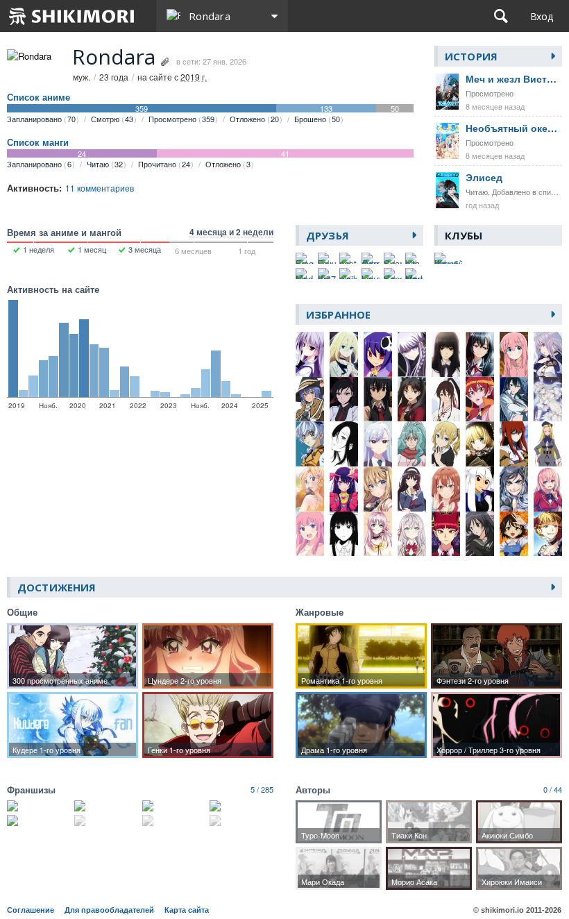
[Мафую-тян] (414, 273)
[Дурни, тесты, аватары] (174, 820)
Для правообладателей (109, 910)
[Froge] (305, 258)
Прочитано (164, 163)
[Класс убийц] (39, 805)
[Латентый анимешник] (371, 258)
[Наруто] (106, 820)
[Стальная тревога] (39, 820)
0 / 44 (552, 789)
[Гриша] (327, 258)
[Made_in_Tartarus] (305, 273)
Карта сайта (186, 910)
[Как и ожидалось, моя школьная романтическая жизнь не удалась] (106, 805)
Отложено (254, 118)
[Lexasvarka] (371, 273)
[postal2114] (348, 258)
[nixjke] (348, 273)
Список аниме (38, 97)
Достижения (56, 587)
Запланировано (41, 118)
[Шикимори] (72, 16)
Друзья (327, 235)
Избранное (338, 314)
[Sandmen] (393, 273)
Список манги (38, 142)
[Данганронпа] (174, 805)
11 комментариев (99, 188)
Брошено (317, 118)
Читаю (105, 163)
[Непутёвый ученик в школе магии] (241, 820)
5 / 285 (261, 789)
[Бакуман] (241, 805)
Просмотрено (181, 118)
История (471, 56)
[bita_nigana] (414, 258)
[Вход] (541, 16)
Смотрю (112, 118)
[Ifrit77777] (327, 273)
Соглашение (30, 910)
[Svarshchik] (393, 258)
